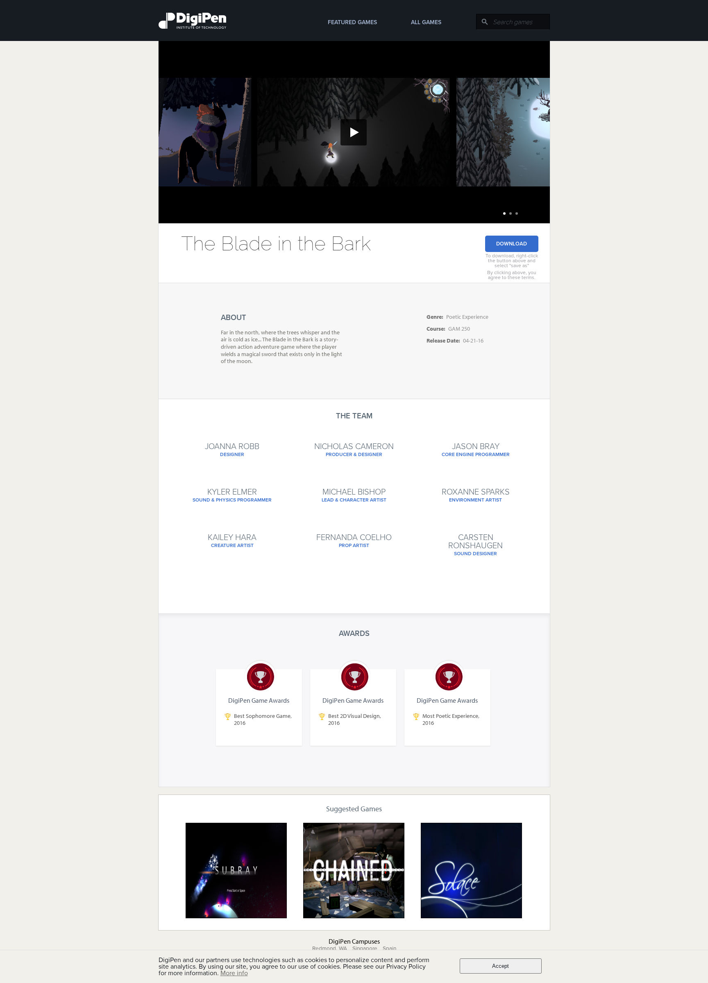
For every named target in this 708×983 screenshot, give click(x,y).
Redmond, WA (329, 948)
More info (234, 973)
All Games (426, 22)
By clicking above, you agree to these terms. (511, 275)
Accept (500, 966)
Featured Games (352, 22)
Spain (389, 948)
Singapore (364, 948)
